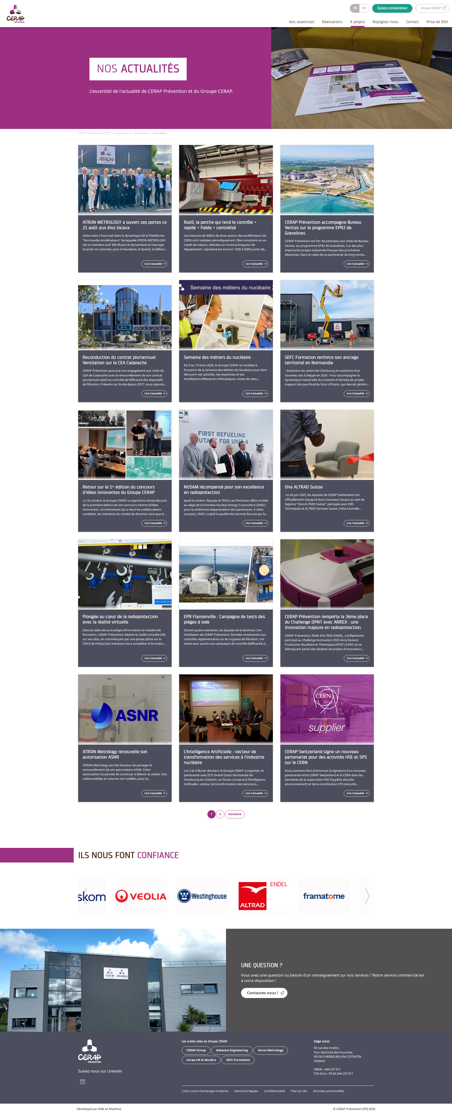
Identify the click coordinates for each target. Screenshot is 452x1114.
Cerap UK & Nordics (201, 1060)
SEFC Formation (238, 1060)
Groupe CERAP (431, 8)
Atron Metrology (270, 1050)
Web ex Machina (109, 1109)
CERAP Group (196, 1050)
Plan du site (299, 1091)
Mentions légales (246, 1091)
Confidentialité (274, 1091)
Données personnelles (328, 1091)
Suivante (234, 814)
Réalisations (332, 22)
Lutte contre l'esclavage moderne (205, 1091)
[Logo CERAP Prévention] (15, 13)
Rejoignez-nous (386, 22)
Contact (412, 22)
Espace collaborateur (392, 8)
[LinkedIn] (82, 1082)
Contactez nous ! (262, 992)
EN (364, 8)
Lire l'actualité (153, 263)
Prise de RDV (437, 22)
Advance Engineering (232, 1050)
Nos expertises (302, 22)
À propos (357, 22)
